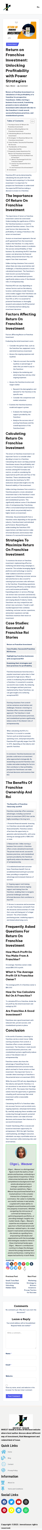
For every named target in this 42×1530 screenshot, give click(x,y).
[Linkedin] (19, 1264)
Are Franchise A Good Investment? (22, 167)
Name (9, 1353)
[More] (19, 1268)
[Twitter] (11, 1268)
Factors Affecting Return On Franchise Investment (18, 130)
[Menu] (38, 7)
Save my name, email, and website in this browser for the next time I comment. (20, 1389)
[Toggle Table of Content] (31, 121)
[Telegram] (15, 1268)
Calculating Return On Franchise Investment (20, 134)
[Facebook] (7, 1264)
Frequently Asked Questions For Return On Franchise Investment (19, 152)
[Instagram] (7, 1268)
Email (8, 1365)
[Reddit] (15, 1264)
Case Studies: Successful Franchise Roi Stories (21, 143)
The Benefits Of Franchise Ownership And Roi (18, 148)
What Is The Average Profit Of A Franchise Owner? (21, 160)
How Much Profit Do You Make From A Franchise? (22, 156)
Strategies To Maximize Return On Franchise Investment (20, 139)
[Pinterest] (23, 1264)
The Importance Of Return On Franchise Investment (18, 126)
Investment (12, 44)
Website (9, 1376)
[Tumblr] (31, 1264)
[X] (11, 1264)
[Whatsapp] (27, 1264)
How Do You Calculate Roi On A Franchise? (21, 164)
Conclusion (12, 170)
